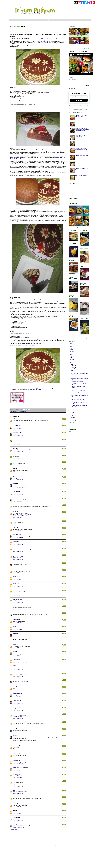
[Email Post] (21, 409)
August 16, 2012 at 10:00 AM (18, 609)
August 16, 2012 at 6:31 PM (18, 703)
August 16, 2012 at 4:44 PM (18, 676)
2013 (71, 362)
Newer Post (12, 832)
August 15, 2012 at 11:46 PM (18, 530)
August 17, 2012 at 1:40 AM (18, 731)
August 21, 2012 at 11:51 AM (18, 806)
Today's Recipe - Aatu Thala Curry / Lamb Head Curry (22, 514)
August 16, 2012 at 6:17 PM (18, 696)
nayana (14, 633)
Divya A (14, 511)
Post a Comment (14, 829)
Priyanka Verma (16, 728)
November (73, 367)
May (72, 414)
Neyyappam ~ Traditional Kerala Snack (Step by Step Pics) (81, 142)
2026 (71, 343)
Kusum (14, 673)
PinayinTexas (15, 774)
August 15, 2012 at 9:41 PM (18, 444)
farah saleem (15, 753)
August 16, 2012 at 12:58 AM (18, 544)
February (72, 418)
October (72, 368)
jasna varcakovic (16, 599)
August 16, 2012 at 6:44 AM (18, 572)
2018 (71, 356)
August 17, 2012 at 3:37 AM (18, 742)
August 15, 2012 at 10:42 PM (18, 494)
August (72, 372)
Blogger (57, 845)
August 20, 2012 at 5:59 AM (18, 793)
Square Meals (15, 491)
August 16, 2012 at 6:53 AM (18, 579)
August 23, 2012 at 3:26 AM (18, 813)
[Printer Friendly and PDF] (16, 26)
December (73, 365)
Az (13, 562)
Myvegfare (15, 796)
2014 (71, 361)
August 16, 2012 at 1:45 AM (18, 559)
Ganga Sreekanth (16, 432)
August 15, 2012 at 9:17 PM (18, 435)
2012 (71, 364)
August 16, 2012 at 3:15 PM (18, 669)
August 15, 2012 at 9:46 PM (18, 458)
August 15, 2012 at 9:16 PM (18, 428)
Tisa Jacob (15, 498)
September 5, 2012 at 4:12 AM (18, 827)
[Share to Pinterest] (29, 410)
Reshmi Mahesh (16, 534)
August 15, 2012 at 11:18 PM (18, 517)
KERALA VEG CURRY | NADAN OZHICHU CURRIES (81, 116)
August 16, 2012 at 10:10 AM (18, 615)
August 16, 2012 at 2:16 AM (18, 566)
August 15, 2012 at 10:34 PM (18, 487)
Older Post (64, 832)
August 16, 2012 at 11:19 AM (18, 629)
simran (14, 476)
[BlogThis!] (25, 410)
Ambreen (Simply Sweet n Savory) (19, 767)
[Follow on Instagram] (10, 28)
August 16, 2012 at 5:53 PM (18, 689)
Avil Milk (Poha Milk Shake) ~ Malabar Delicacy (80, 136)
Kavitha (14, 439)
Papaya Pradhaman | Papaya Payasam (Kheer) (79, 392)
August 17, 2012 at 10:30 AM (18, 756)
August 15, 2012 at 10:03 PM (18, 465)
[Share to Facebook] (27, 410)
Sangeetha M (15, 817)
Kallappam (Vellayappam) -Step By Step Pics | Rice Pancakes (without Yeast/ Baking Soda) (81, 162)
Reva (14, 468)
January (72, 420)
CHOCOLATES (18, 411)
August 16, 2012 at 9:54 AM (18, 602)
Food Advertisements (77, 48)
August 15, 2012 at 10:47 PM (18, 508)
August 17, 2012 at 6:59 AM (18, 750)
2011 (71, 422)
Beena (14, 686)
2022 (71, 349)
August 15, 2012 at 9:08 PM (18, 421)
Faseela (14, 803)
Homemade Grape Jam (75, 401)
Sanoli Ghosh (15, 425)
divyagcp (14, 541)
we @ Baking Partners (46, 41)
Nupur (14, 735)
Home (38, 832)
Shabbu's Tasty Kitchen (17, 557)
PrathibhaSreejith (16, 700)
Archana (14, 483)
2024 (71, 346)
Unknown (14, 520)
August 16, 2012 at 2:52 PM (18, 655)
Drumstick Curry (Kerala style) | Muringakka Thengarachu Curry (81, 149)
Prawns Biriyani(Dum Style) (76, 393)
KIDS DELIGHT (23, 411)
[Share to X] (26, 410)
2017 (71, 357)
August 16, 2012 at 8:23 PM (18, 718)
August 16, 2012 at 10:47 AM (18, 622)
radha (14, 461)
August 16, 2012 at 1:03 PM (18, 647)
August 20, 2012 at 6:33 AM (18, 800)
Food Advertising (82, 337)
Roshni (14, 448)
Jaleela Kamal (15, 745)
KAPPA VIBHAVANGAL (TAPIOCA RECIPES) (79, 388)
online (70, 431)
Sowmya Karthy (16, 659)
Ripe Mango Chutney (75, 397)
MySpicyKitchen (16, 790)
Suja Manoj (15, 505)
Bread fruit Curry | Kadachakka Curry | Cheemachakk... (78, 382)
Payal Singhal (15, 824)
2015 (71, 359)
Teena (14, 810)
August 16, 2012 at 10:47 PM (18, 725)
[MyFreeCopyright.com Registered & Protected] (78, 105)
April (72, 415)
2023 (71, 348)
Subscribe (79, 100)
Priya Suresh (15, 548)
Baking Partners (13, 389)
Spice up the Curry (16, 707)
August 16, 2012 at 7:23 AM (18, 586)
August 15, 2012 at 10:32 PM (18, 479)
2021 (71, 351)
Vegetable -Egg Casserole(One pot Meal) (78, 390)
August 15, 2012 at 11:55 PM (18, 537)
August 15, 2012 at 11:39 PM (18, 524)
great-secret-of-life (16, 590)
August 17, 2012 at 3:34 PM (18, 770)
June (72, 412)
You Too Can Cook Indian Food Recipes (20, 515)
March (72, 417)
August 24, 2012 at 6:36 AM (18, 820)
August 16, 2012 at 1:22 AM (18, 551)
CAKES (14, 411)
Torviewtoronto (16, 455)
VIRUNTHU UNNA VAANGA (18, 716)
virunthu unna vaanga (17, 714)
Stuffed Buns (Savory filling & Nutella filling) (79, 399)
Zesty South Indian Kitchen (34, 389)
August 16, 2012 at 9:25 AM (18, 595)
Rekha (14, 651)
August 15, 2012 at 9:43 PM (18, 451)
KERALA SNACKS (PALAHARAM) (81, 155)
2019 (71, 354)
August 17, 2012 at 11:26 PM (18, 777)
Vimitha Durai (15, 619)
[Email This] (23, 410)
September (73, 370)
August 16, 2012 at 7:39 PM (18, 710)
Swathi (14, 418)
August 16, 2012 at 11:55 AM (18, 641)
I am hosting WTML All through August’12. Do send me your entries (25, 486)
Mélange (14, 612)
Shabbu (14, 554)
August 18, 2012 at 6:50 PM (18, 786)
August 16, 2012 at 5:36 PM (18, 683)
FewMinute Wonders (17, 527)
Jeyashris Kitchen (16, 693)
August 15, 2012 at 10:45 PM (18, 501)
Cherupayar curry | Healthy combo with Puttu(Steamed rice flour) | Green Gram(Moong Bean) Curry (82, 129)
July (72, 410)
